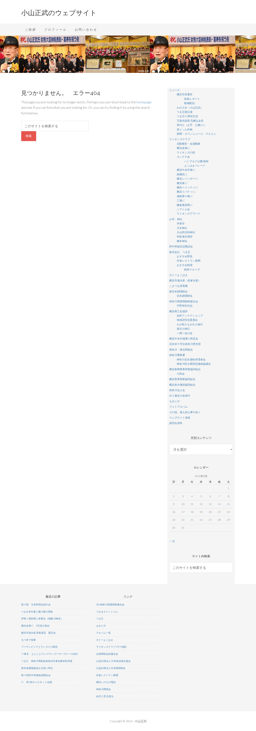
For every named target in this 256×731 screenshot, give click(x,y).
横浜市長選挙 (184, 94)
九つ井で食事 (28, 639)
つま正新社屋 (184, 111)
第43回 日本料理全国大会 (36, 604)
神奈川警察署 (177, 355)
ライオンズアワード (188, 213)
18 (191, 511)
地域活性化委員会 (187, 319)
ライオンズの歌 (186, 152)
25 (191, 519)
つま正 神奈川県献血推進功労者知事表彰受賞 (46, 660)
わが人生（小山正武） (190, 107)
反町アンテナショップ (190, 315)
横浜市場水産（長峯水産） (185, 280)
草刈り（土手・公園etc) (191, 125)
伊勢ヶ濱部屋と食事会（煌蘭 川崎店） (42, 618)
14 (219, 504)
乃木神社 (182, 227)
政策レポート (192, 98)
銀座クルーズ (192, 269)
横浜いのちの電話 (106, 682)
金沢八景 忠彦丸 (105, 696)
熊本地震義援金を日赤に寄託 (37, 668)
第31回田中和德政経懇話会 (36, 675)
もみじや (174, 401)
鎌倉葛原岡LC (185, 204)
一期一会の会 (184, 333)
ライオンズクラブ (179, 139)
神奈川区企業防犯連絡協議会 (194, 363)
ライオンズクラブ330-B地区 (111, 646)
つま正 (99, 618)
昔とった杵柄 (184, 129)
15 (228, 504)
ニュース (174, 90)
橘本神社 (182, 241)
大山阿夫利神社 (186, 232)
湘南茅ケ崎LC (185, 196)
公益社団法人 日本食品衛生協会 (113, 660)
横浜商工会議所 (178, 311)
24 (182, 519)
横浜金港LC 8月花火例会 (35, 625)
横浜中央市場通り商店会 (183, 338)
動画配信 (189, 103)
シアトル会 (183, 209)
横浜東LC (182, 183)
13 (210, 504)
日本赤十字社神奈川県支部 (185, 344)
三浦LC (181, 200)
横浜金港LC (183, 147)
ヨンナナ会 (183, 156)
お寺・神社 (175, 219)
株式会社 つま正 (179, 252)
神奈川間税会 (103, 689)
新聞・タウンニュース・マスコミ (196, 133)
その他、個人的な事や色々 (185, 412)
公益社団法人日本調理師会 (110, 668)
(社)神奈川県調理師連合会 (110, 604)
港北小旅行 (183, 328)
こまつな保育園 (178, 285)
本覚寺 (181, 223)
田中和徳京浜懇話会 (181, 246)
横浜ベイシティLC (187, 187)
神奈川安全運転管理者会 (191, 359)
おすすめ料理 (184, 265)
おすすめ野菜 (184, 256)
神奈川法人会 (177, 390)
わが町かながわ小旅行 (190, 324)
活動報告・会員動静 (188, 143)
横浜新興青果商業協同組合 (185, 369)
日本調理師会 (184, 295)
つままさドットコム (107, 611)
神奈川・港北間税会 (181, 349)
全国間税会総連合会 (107, 653)
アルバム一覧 (103, 632)
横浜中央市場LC (186, 169)
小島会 (181, 373)
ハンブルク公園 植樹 (196, 161)
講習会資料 (175, 423)
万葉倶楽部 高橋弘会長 (190, 120)
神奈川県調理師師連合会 (183, 301)
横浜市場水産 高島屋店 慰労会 (38, 632)
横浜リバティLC (186, 191)
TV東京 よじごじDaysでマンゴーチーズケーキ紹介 (49, 653)
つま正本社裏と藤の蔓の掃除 (37, 611)
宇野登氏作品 (184, 305)
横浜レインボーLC (187, 178)
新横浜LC (182, 174)
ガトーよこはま (178, 275)
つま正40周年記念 (187, 116)
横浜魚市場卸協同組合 (182, 384)
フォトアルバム (178, 406)
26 (201, 519)
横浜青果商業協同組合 (182, 379)
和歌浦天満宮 (184, 236)
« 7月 (172, 541)
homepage (144, 102)
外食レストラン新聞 (188, 260)
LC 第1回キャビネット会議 (36, 682)
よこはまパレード (194, 165)
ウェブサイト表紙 (179, 417)
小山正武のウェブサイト (59, 13)
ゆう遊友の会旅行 (179, 395)
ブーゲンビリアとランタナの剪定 (39, 646)
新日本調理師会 (178, 291)
